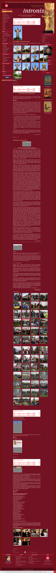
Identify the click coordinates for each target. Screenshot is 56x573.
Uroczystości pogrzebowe (6, 57)
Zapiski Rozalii (5, 46)
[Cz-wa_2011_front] (17, 250)
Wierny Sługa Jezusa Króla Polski (48, 57)
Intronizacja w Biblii (5, 33)
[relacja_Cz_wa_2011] (26, 146)
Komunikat (43, 39)
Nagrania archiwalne (5, 60)
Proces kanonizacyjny (5, 49)
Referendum (4, 19)
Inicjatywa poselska (5, 21)
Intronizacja (4, 12)
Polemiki (4, 41)
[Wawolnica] (17, 472)
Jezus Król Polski (5, 38)
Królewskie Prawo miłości (47, 113)
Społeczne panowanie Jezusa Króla (6, 37)
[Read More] (15, 80)
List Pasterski (44, 40)
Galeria (4, 25)
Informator (4, 29)
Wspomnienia (4, 58)
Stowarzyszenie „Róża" (6, 15)
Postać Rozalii (5, 45)
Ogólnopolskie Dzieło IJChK (6, 18)
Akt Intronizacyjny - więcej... (46, 42)
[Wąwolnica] (17, 532)
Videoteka (4, 26)
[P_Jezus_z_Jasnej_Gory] (17, 433)
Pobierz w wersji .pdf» (16, 454)
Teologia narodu (5, 40)
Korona (4, 69)
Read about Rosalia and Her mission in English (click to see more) (8, 562)
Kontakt (4, 28)
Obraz (3, 65)
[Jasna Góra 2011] (17, 296)
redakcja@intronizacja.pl (34, 287)
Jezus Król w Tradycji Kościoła (6, 34)
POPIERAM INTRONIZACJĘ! (47, 62)
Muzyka (4, 66)
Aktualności (4, 22)
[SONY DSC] (17, 358)
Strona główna (5, 11)
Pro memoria (4, 61)
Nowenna (43, 41)
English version (5, 52)
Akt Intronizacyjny (5, 14)
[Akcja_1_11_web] (17, 452)
